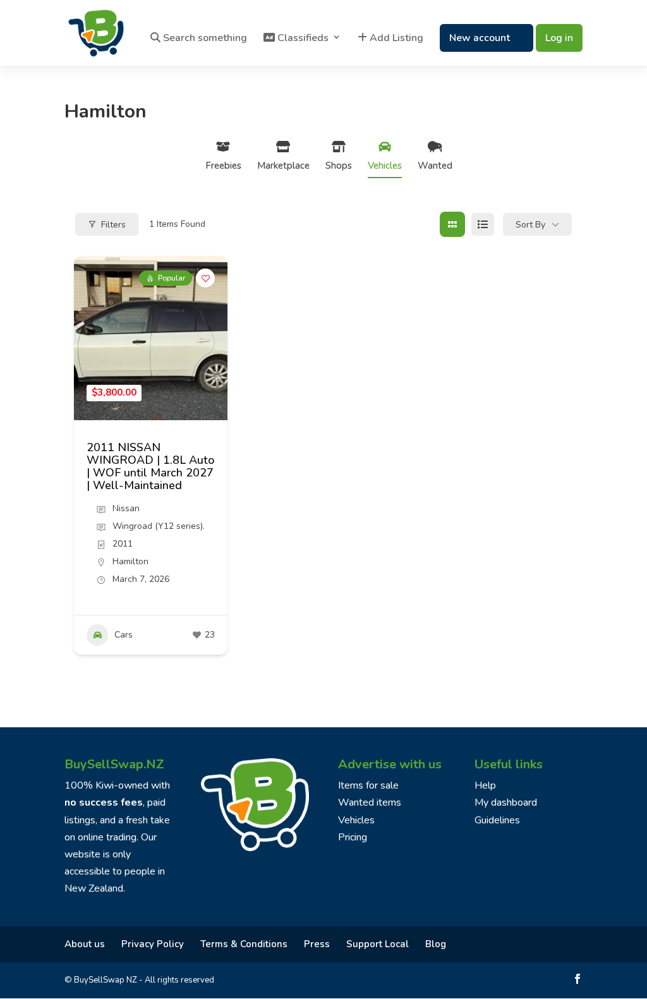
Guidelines (497, 820)
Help (485, 785)
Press (317, 944)
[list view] (482, 224)
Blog (435, 944)
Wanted (435, 165)
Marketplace (283, 165)
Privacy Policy (152, 944)
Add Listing (395, 38)
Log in (559, 38)
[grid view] (452, 224)
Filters (113, 225)
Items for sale (368, 785)
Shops (338, 165)
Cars (123, 635)
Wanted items (369, 802)
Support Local (377, 944)
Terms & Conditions (243, 944)
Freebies (223, 165)
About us (84, 944)
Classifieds (302, 38)
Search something (203, 38)
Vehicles (385, 165)
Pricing (352, 837)
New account (479, 38)
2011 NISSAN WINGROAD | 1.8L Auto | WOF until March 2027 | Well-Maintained (150, 466)
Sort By (530, 225)
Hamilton (130, 561)
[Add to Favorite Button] (205, 278)
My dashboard (506, 802)
